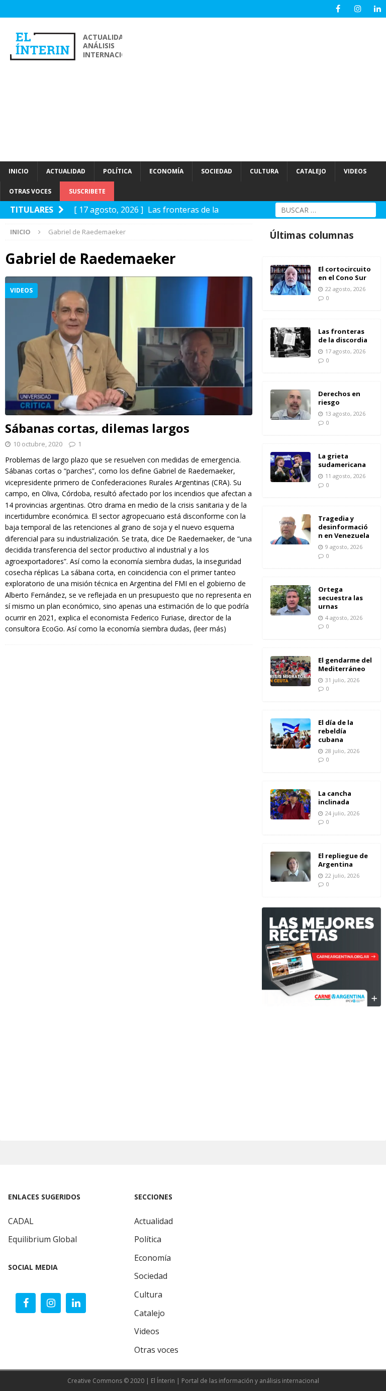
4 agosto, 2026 (343, 617)
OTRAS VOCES (30, 191)
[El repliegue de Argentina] (290, 867)
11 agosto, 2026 (345, 476)
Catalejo (149, 1313)
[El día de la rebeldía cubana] (290, 733)
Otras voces (156, 1349)
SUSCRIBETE (87, 191)
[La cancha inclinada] (290, 804)
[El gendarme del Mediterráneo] (290, 671)
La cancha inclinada (334, 797)
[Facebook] (338, 9)
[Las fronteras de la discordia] (290, 342)
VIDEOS (355, 171)
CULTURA (264, 171)
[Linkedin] (377, 9)
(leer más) (210, 628)
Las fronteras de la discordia (342, 335)
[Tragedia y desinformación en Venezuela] (290, 529)
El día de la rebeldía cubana (335, 731)
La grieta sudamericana (342, 460)
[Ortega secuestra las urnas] (290, 600)
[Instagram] (357, 9)
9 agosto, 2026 (343, 546)
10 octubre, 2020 (37, 443)
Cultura (148, 1294)
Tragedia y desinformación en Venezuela (343, 527)
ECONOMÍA (166, 171)
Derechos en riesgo (339, 398)
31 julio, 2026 (342, 680)
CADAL (21, 1221)
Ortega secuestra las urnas (340, 598)
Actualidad (153, 1221)
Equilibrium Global (42, 1239)
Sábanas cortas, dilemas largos (97, 428)
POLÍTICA (117, 171)
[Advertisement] (259, 88)
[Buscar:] (325, 209)
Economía (152, 1257)
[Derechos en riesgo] (290, 405)
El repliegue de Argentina (343, 860)
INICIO (19, 171)
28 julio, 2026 (342, 751)
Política (147, 1239)
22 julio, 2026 (342, 875)
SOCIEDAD (216, 171)
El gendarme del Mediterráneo (345, 664)
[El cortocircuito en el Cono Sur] (290, 280)
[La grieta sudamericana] (290, 467)
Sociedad (150, 1275)
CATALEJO (311, 171)
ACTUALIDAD (65, 171)
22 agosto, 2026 (345, 289)
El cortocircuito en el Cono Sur (344, 273)
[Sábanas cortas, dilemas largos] (128, 346)
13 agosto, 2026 (345, 413)
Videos (146, 1331)
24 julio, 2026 (342, 813)
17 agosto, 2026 (345, 351)
